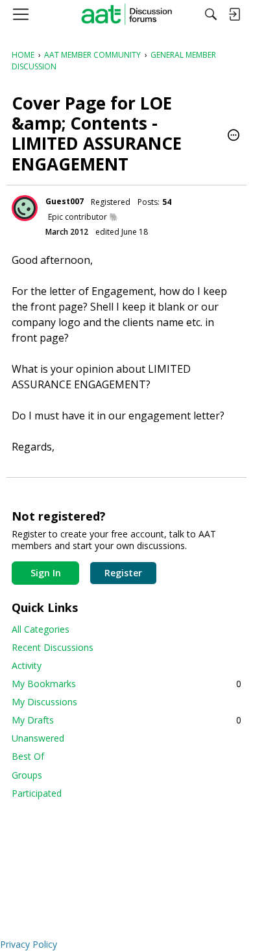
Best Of (28, 756)
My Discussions (44, 702)
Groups (27, 775)
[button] (233, 136)
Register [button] (123, 573)
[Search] (211, 14)
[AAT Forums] (127, 14)
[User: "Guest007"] (25, 208)
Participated (37, 793)
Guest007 (64, 201)
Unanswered (38, 738)
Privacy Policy (28, 944)
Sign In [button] (45, 573)
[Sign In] (234, 14)
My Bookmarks (126, 683)
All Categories (40, 629)
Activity (27, 665)
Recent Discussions (52, 647)
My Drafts (126, 720)
